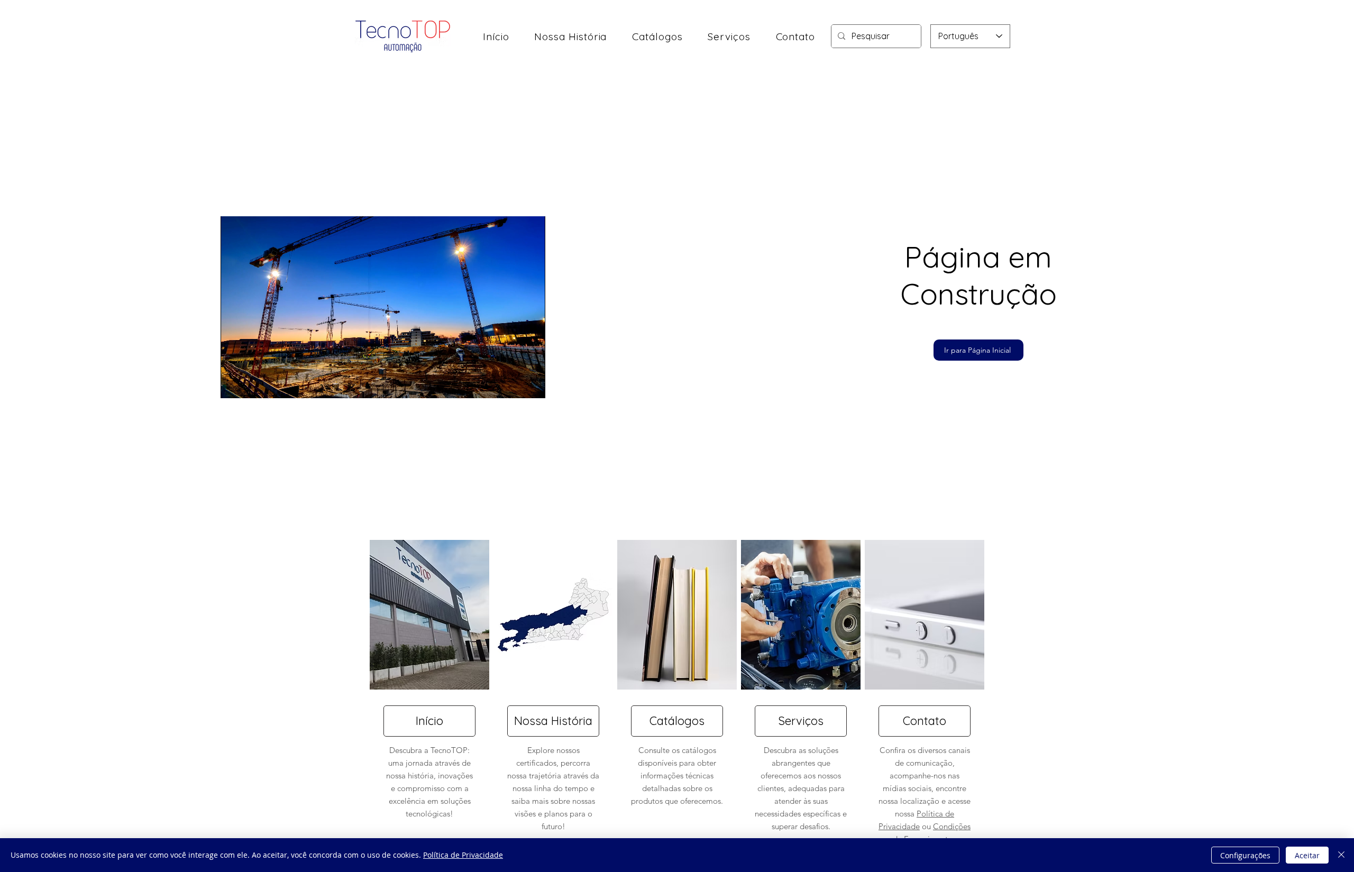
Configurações (1245, 855)
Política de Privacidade (463, 855)
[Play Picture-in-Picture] (513, 384)
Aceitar (1307, 855)
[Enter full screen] (531, 384)
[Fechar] (1341, 855)
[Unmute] (252, 384)
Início (429, 720)
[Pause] (234, 384)
